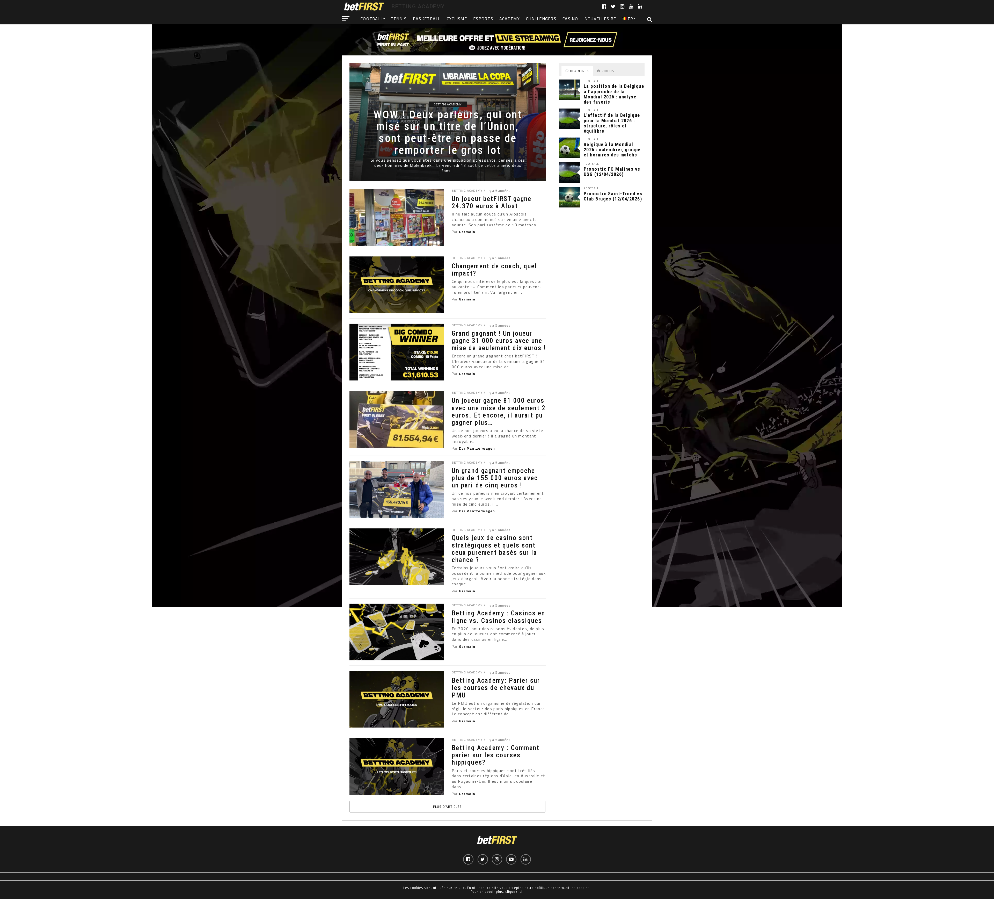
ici (520, 891)
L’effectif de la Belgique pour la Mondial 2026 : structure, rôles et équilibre (612, 123)
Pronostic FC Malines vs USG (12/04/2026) (612, 171)
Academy (509, 19)
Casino (570, 19)
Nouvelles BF (600, 19)
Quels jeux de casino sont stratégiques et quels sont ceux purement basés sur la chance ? (494, 548)
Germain (467, 232)
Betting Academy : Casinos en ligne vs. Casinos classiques (498, 616)
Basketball (427, 19)
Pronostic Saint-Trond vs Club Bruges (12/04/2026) (613, 196)
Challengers (541, 19)
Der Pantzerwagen (477, 448)
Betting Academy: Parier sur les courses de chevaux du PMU (496, 688)
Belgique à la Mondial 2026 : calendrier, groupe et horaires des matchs (612, 149)
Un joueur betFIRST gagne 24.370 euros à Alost (491, 202)
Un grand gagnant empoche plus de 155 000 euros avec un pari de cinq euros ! (495, 478)
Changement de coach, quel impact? (494, 269)
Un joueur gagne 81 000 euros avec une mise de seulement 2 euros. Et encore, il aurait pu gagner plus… (499, 411)
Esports (483, 19)
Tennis (399, 19)
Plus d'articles (447, 806)
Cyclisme (457, 19)
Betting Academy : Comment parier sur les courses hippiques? (495, 755)
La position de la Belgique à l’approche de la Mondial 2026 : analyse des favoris (614, 94)
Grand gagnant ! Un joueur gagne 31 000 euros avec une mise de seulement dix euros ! (499, 340)
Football (371, 19)
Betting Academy (467, 190)
